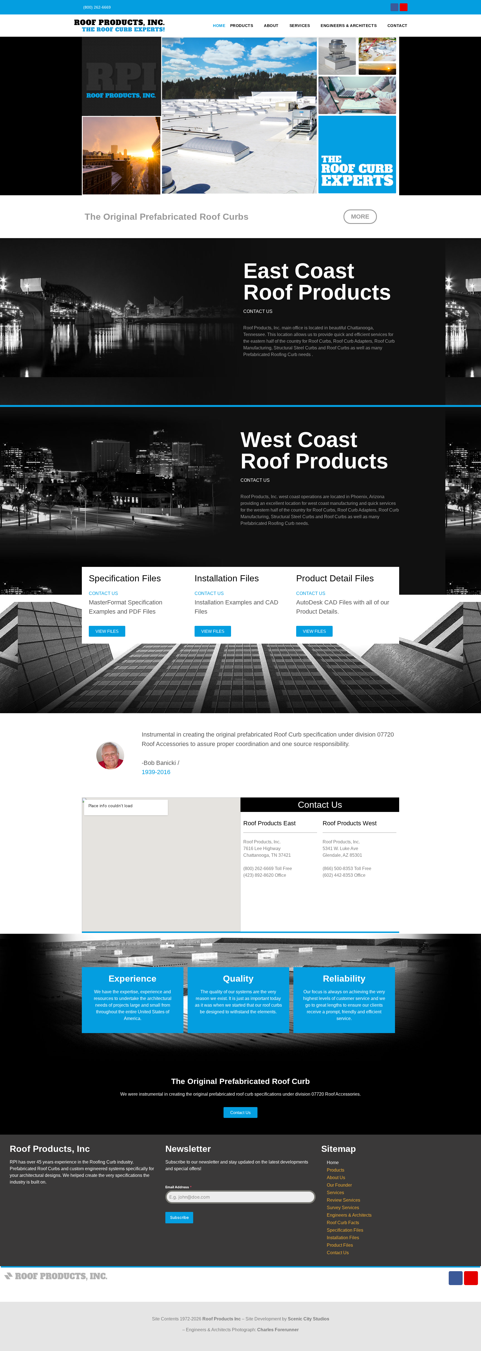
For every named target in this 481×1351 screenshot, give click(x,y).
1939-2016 (156, 772)
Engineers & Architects (349, 25)
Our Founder (339, 1185)
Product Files (340, 1245)
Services (299, 25)
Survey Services (343, 1207)
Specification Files (345, 1230)
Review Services (343, 1200)
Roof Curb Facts (343, 1222)
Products (241, 25)
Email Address (178, 1187)
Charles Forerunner (278, 1329)
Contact (397, 25)
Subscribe (179, 1217)
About (271, 25)
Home (219, 25)
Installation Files (343, 1237)
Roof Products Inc (221, 1319)
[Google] (404, 7)
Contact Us (338, 1252)
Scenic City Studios (308, 1319)
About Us (336, 1177)
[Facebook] (394, 7)
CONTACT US (258, 311)
